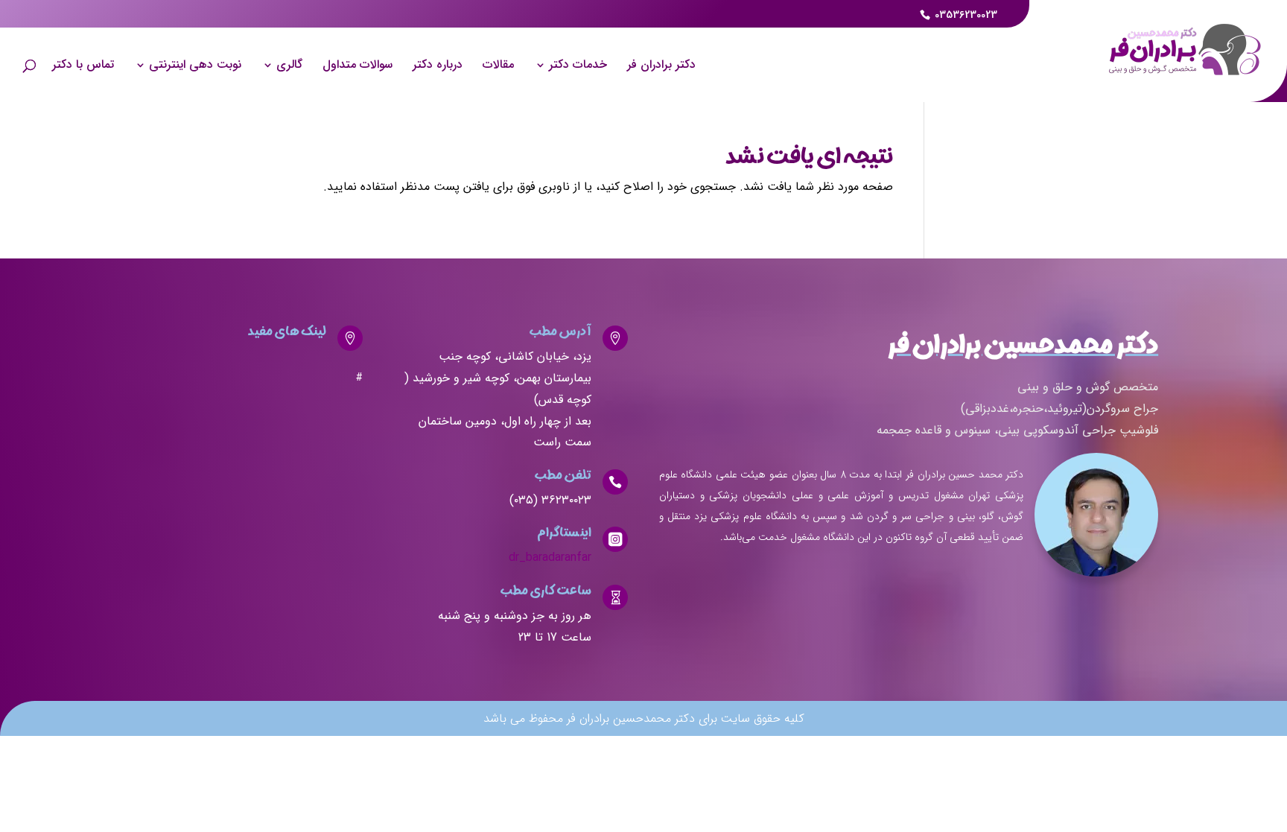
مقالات (498, 67)
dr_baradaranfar (550, 557)
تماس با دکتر (83, 67)
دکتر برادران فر (661, 67)
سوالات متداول (357, 67)
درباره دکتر (438, 67)
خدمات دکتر (578, 67)
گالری (289, 67)
